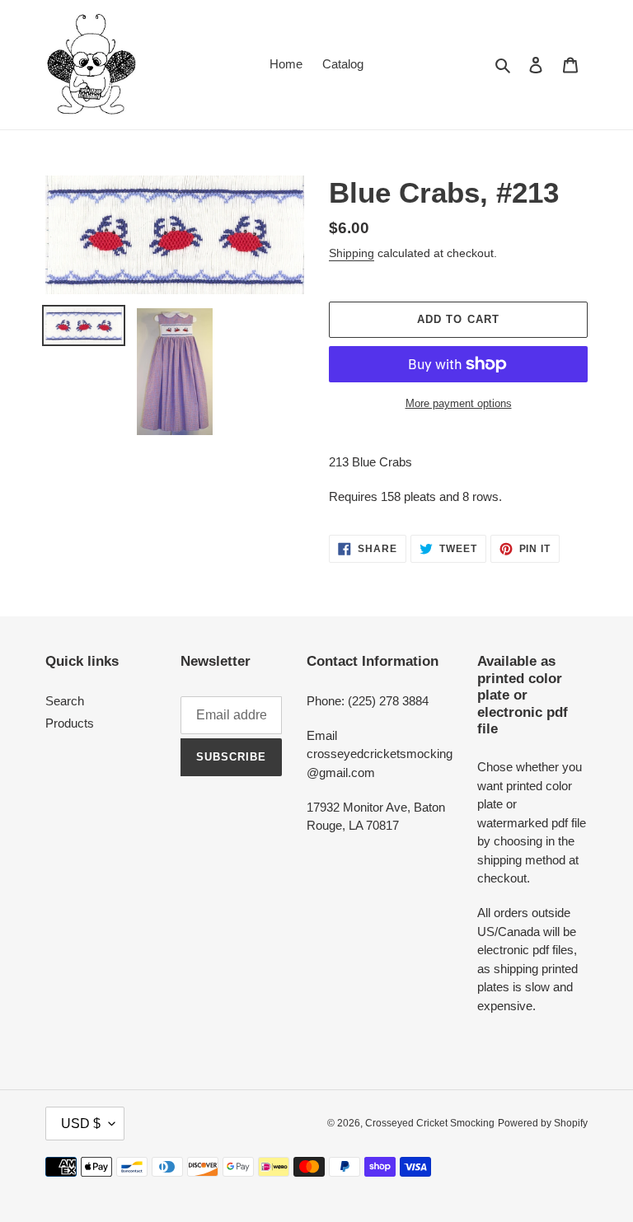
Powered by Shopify (543, 1123)
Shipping (351, 253)
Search (64, 701)
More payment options (459, 403)
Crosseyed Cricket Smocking (430, 1123)
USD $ (81, 1124)
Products (69, 723)
